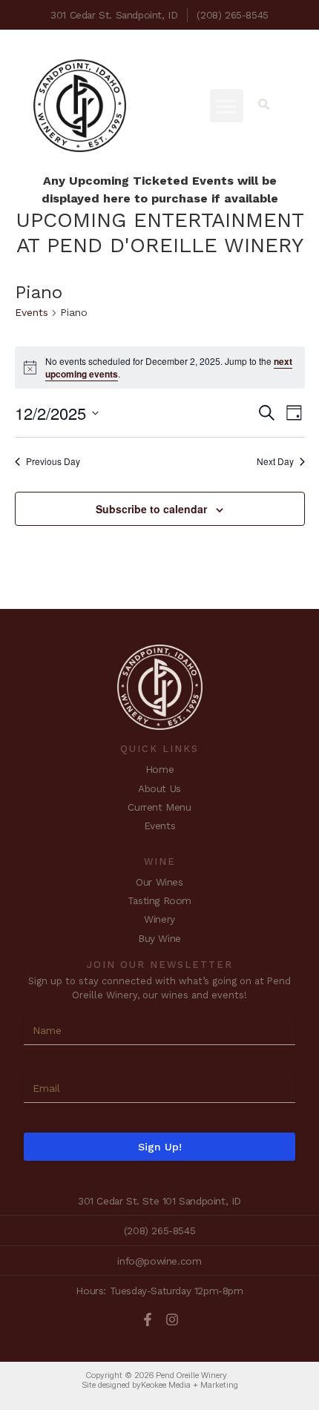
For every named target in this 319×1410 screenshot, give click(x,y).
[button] (226, 105)
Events (31, 312)
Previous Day (53, 461)
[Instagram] (172, 1319)
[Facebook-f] (147, 1319)
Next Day (275, 461)
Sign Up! (160, 1147)
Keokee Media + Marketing (189, 1385)
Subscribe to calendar (151, 508)
